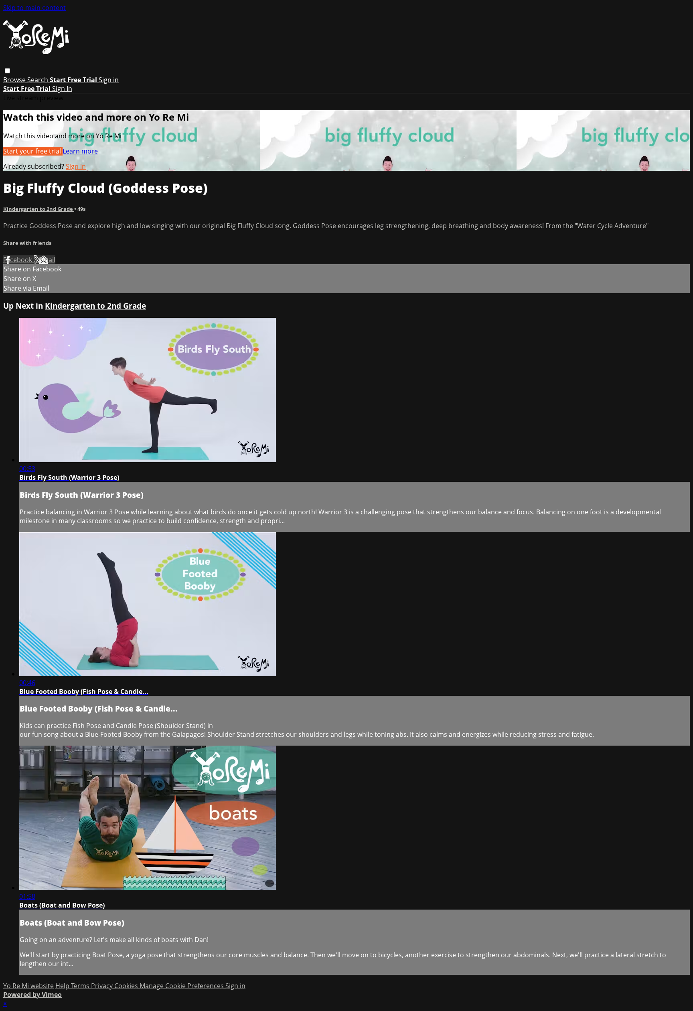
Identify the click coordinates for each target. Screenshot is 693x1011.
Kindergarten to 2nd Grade (38, 208)
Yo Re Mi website (28, 985)
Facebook (18, 259)
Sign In (62, 88)
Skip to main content (34, 7)
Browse (15, 79)
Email (47, 259)
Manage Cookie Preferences (182, 985)
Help (63, 985)
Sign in (109, 79)
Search (38, 79)
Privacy (102, 985)
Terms (81, 985)
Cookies (127, 985)
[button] (7, 70)
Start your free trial (33, 151)
